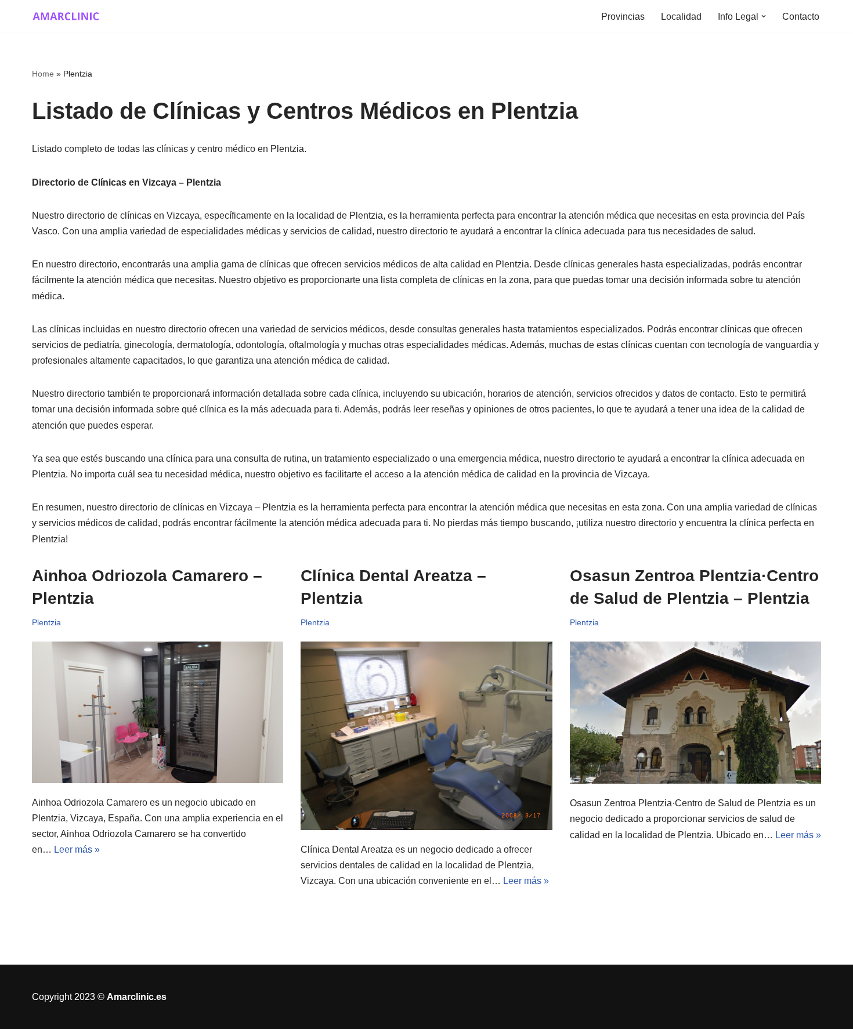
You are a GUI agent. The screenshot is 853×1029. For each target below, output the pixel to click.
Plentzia (46, 622)
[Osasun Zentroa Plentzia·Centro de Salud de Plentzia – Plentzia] (696, 713)
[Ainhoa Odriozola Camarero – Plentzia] (158, 712)
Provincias (623, 16)
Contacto (800, 16)
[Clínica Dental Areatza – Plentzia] (426, 736)
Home (43, 73)
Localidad (681, 16)
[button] (763, 16)
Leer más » (77, 849)
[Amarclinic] (67, 16)
